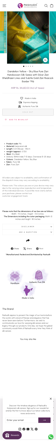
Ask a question (28, 232)
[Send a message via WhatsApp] (51, 437)
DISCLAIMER (28, 227)
